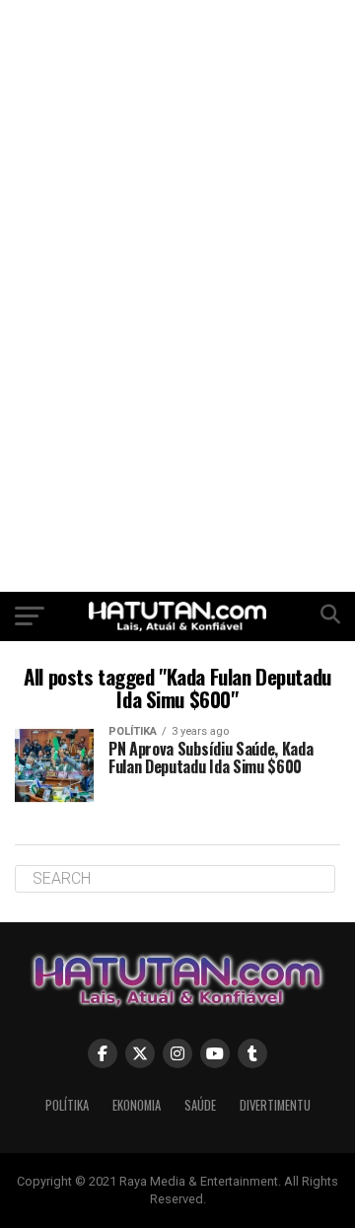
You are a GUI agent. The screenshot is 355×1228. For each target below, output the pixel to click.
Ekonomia (136, 1105)
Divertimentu (275, 1105)
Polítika (67, 1105)
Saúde (200, 1105)
